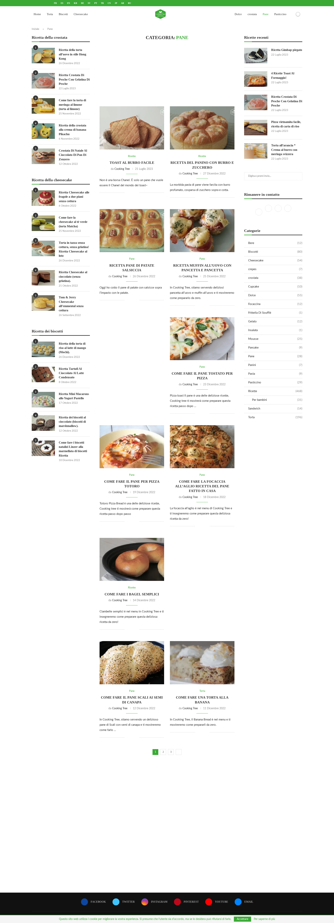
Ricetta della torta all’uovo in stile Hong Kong (72, 54)
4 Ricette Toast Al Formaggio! (282, 75)
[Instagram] (278, 211)
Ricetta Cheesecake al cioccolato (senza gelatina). (73, 276)
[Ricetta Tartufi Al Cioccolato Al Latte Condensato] (43, 374)
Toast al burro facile (132, 163)
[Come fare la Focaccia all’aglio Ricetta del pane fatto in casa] (202, 446)
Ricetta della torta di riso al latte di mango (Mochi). (72, 348)
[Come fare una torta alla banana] (202, 662)
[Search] (291, 14)
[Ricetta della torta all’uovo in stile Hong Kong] (43, 55)
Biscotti (63, 14)
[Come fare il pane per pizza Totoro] (132, 446)
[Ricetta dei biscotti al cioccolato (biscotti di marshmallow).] (43, 423)
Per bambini (277, 399)
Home (37, 14)
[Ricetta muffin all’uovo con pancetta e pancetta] (202, 230)
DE (82, 3)
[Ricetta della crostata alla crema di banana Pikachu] (43, 131)
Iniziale (35, 29)
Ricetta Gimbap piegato (286, 50)
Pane (265, 14)
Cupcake (275, 286)
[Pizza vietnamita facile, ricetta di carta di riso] (255, 127)
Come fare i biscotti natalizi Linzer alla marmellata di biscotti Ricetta (73, 449)
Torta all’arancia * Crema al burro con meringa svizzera (284, 150)
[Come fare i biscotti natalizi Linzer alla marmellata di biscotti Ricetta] (43, 448)
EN (68, 3)
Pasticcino (280, 14)
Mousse (275, 338)
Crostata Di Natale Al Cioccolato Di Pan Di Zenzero (73, 155)
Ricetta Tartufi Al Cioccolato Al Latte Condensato (71, 373)
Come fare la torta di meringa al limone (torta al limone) (72, 105)
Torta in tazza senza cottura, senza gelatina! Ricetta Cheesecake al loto (74, 249)
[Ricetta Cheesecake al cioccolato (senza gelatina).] (43, 278)
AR (122, 3)
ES (62, 3)
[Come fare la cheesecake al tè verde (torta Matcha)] (43, 223)
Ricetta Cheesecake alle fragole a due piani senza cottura (74, 197)
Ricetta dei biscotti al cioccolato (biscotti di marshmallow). (72, 422)
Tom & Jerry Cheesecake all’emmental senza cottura (71, 304)
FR (55, 3)
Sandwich (275, 408)
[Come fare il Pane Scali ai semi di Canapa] (132, 662)
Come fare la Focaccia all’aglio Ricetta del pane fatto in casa (202, 486)
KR (75, 3)
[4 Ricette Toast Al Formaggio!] (255, 79)
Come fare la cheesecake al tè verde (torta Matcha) (73, 222)
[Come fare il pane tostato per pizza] (202, 338)
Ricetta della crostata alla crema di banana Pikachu (72, 130)
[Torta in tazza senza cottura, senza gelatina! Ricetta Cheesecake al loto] (43, 248)
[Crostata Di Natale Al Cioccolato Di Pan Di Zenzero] (43, 156)
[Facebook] (259, 211)
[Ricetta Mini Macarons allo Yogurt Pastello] (43, 399)
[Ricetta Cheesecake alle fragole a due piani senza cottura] (43, 198)
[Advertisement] (167, 73)
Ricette (275, 391)
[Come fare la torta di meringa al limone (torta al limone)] (43, 106)
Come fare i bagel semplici (132, 594)
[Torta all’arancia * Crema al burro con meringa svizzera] (255, 151)
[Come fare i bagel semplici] (132, 559)
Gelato (275, 321)
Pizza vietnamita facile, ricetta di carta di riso (286, 124)
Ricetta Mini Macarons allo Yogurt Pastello (74, 396)
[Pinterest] (287, 211)
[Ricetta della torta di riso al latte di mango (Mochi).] (43, 349)
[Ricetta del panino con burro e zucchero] (202, 127)
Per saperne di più (264, 919)
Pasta (275, 373)
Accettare (242, 919)
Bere (275, 243)
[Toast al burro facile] (132, 127)
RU (129, 3)
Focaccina (275, 304)
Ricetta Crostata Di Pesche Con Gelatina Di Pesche (286, 101)
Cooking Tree (122, 169)
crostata (252, 14)
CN (109, 3)
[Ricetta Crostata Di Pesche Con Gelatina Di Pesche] (255, 102)
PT (95, 3)
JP (116, 3)
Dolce (238, 14)
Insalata (275, 330)
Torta (50, 14)
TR (102, 3)
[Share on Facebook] (130, 193)
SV (89, 3)
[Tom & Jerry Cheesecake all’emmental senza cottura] (43, 303)
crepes (275, 269)
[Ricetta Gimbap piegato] (255, 55)
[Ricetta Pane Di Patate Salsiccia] (132, 230)
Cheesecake (81, 14)
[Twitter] (269, 211)
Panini (275, 365)
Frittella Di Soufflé (275, 312)
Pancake (275, 347)
